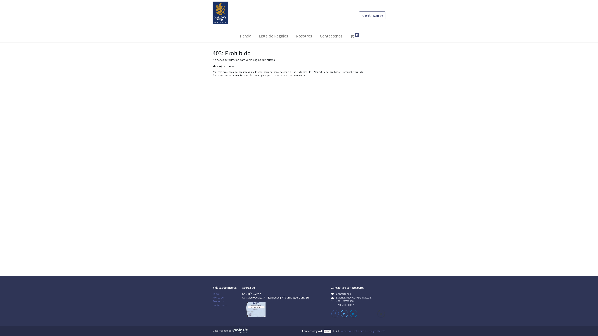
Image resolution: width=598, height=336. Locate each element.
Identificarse (372, 15)
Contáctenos (220, 305)
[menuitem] (245, 36)
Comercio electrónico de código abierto (362, 331)
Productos (219, 301)
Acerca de (218, 297)
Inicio (216, 294)
